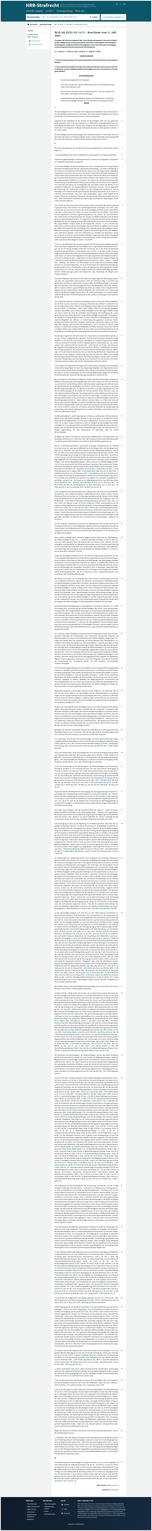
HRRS (87, 1510)
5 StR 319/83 (86, 471)
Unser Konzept (32, 1504)
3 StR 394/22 (87, 968)
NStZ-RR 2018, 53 (65, 485)
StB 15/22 (68, 1364)
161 (79, 508)
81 (59, 998)
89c (82, 1165)
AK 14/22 (113, 455)
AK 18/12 (110, 1476)
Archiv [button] (49, 11)
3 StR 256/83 (74, 1043)
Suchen (30, 31)
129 (64, 771)
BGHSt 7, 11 (81, 1112)
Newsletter (105, 1510)
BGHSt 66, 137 (103, 782)
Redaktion (30, 1519)
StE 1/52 (115, 1043)
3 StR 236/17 (63, 972)
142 (77, 1385)
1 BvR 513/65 (78, 1360)
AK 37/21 (96, 934)
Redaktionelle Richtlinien (32, 1516)
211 (117, 125)
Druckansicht (35, 41)
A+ (124, 4)
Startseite (33, 24)
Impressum (71, 1524)
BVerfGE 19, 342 (89, 1360)
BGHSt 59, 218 (65, 1165)
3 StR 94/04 (109, 849)
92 (95, 1002)
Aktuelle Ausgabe (34, 11)
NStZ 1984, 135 (97, 471)
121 (65, 51)
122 (101, 139)
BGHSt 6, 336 (59, 1023)
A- (120, 4)
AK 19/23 (111, 785)
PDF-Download (36, 44)
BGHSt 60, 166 (77, 849)
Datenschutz (80, 1524)
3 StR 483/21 (82, 1163)
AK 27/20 (88, 970)
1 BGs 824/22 (96, 114)
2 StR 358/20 (92, 473)
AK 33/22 (62, 931)
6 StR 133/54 (66, 1032)
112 (57, 51)
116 (72, 1376)
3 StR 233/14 (67, 849)
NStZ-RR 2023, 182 (106, 908)
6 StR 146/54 (108, 1092)
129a (87, 51)
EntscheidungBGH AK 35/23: (33, 35)
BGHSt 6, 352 (76, 1032)
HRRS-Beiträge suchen (49, 1508)
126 (109, 453)
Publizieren (31, 1512)
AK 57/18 (67, 1302)
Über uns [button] (79, 11)
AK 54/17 (76, 482)
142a (90, 1385)
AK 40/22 (81, 785)
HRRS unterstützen (33, 1507)
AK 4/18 (79, 1476)
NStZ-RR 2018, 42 (86, 482)
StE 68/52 (73, 1021)
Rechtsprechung (65, 11)
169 (112, 1383)
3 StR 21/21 (93, 782)
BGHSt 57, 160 (100, 975)
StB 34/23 (79, 32)
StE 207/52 (114, 1021)
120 (61, 1385)
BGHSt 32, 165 (88, 1043)
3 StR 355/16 (95, 1289)
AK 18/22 (99, 931)
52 (95, 51)
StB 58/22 (103, 780)
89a (100, 1160)
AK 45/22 (87, 487)
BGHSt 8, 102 (60, 1046)
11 (70, 1000)
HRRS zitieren (31, 1509)
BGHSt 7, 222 (86, 1021)
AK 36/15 (108, 972)
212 (73, 128)
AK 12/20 (103, 1362)
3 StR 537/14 (59, 1275)
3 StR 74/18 (103, 1293)
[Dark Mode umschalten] (117, 4)
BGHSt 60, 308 (70, 1275)
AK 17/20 (77, 457)
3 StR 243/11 (90, 975)
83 (74, 51)
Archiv (46, 1511)
